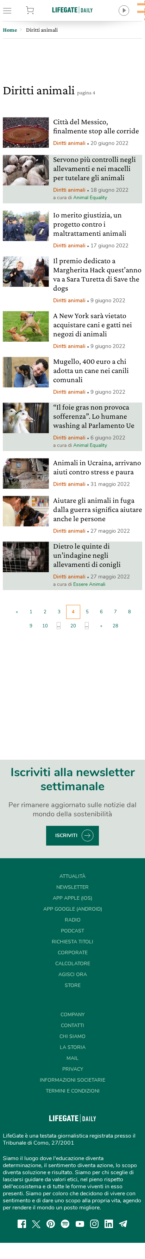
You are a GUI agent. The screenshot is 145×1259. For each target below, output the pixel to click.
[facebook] (22, 1224)
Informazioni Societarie (72, 1080)
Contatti (72, 1025)
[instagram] (94, 1224)
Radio (73, 920)
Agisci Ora (72, 974)
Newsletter (72, 887)
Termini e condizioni (73, 1091)
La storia (73, 1047)
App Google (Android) (72, 909)
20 (73, 626)
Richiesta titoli (72, 941)
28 (115, 626)
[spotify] (65, 1224)
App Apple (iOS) (72, 898)
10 (45, 626)
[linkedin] (109, 1224)
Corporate (73, 952)
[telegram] (123, 1224)
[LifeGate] (72, 9)
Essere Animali (89, 584)
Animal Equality (90, 197)
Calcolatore (72, 963)
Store (40, 10)
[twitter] (36, 1224)
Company (72, 1014)
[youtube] (80, 1224)
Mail (72, 1058)
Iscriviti (66, 835)
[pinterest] (50, 1224)
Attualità (72, 876)
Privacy (72, 1069)
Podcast (72, 931)
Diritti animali (69, 143)
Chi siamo (72, 1036)
